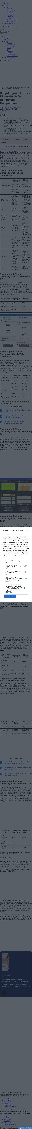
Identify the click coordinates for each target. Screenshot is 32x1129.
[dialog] (16, 564)
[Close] (28, 531)
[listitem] (16, 561)
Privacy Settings (26, 1128)
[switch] (25, 566)
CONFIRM (10, 596)
